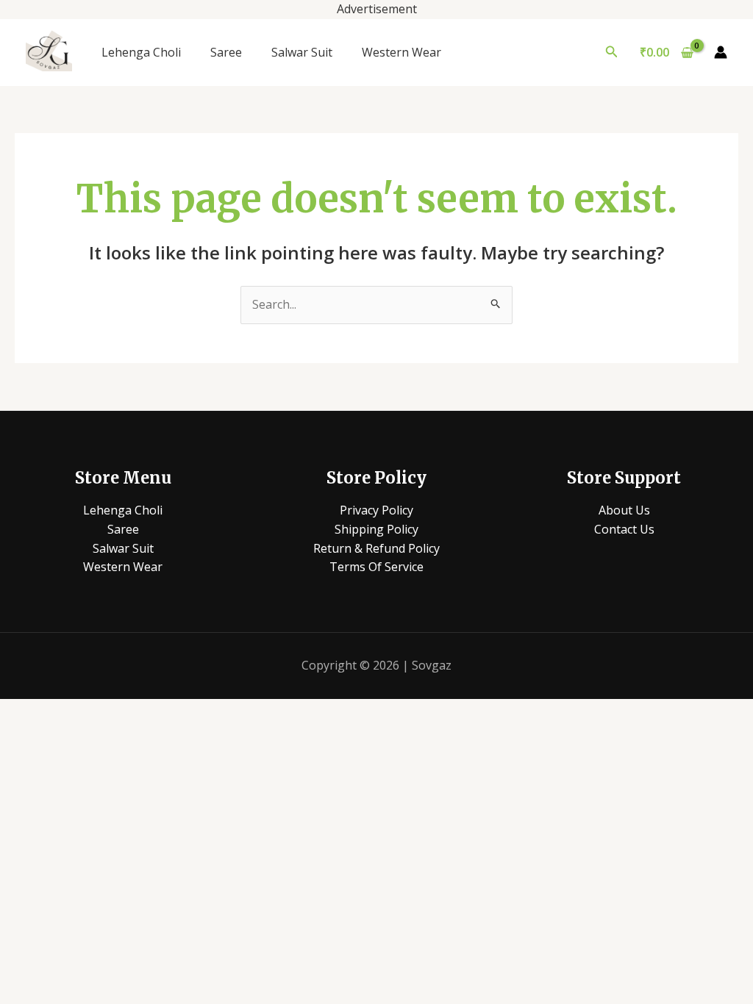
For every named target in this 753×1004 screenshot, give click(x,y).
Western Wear (401, 52)
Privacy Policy (376, 510)
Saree (226, 52)
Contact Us (624, 529)
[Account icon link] (720, 52)
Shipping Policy (376, 529)
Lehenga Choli (141, 52)
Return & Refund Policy (376, 548)
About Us (624, 510)
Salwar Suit (301, 52)
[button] (611, 52)
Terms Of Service (376, 567)
